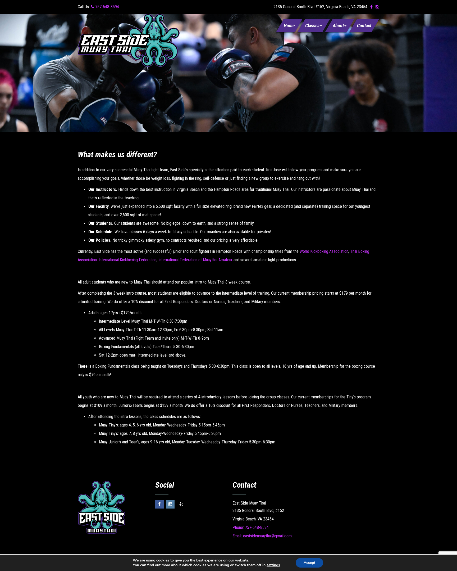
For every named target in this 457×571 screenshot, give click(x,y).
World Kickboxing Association (324, 251)
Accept (309, 562)
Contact (364, 25)
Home (289, 25)
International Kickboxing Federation (128, 259)
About (338, 25)
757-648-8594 (106, 6)
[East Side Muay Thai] (129, 39)
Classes (312, 25)
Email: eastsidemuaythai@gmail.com (262, 535)
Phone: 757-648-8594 (250, 527)
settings (273, 565)
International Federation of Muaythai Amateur (195, 259)
